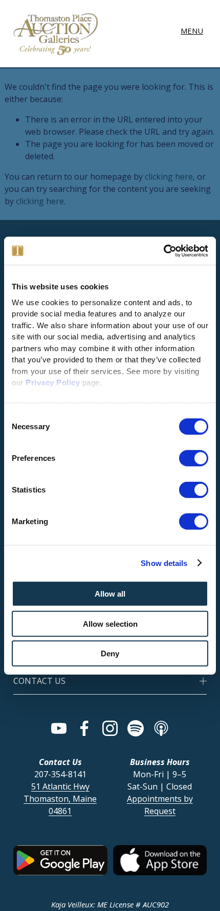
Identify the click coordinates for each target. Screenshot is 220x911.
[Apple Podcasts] (161, 728)
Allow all (110, 593)
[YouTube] (59, 728)
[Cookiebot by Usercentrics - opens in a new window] (163, 250)
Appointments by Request (160, 805)
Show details (164, 562)
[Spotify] (135, 728)
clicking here (169, 176)
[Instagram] (110, 728)
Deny (110, 653)
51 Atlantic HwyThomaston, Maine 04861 (60, 799)
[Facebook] (84, 728)
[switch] (193, 458)
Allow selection (110, 623)
